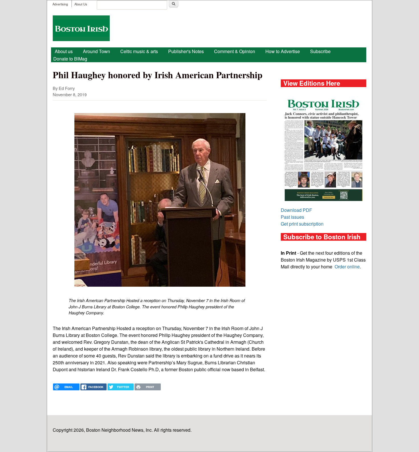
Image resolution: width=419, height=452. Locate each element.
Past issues (292, 217)
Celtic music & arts (139, 51)
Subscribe (320, 51)
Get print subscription (302, 223)
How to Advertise (282, 51)
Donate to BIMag (70, 58)
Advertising (60, 4)
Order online (347, 266)
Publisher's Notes (186, 51)
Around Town (96, 51)
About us (64, 51)
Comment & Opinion (234, 51)
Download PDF (296, 210)
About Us (80, 4)
